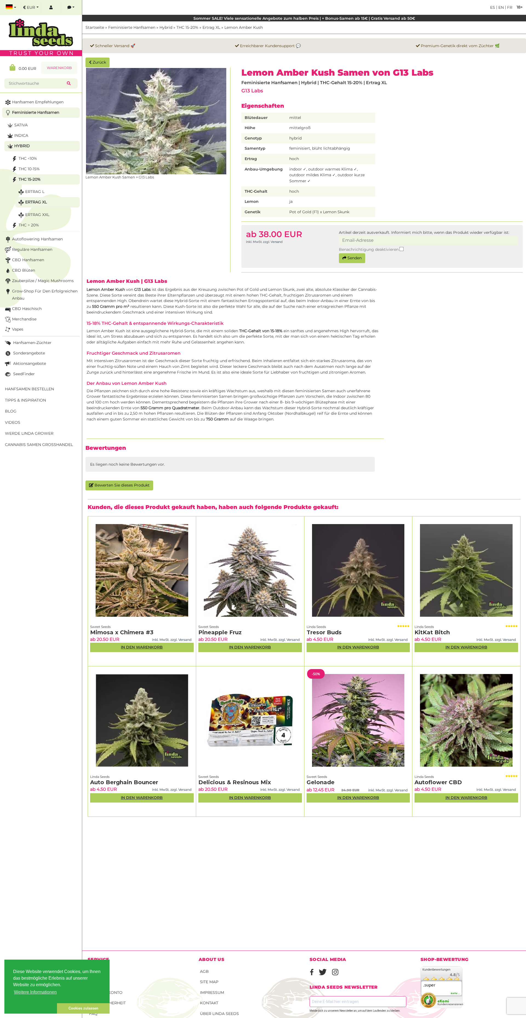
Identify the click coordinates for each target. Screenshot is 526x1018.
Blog (10, 411)
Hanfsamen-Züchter (32, 342)
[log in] (51, 7)
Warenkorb (59, 68)
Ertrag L (34, 191)
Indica (21, 135)
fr (509, 7)
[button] (30, 1008)
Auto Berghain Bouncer (124, 782)
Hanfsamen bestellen (29, 388)
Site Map (209, 981)
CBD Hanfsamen (28, 259)
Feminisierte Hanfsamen (131, 27)
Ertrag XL (211, 27)
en (500, 7)
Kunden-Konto (105, 992)
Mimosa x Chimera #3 (121, 632)
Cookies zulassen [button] (83, 1008)
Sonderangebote (28, 353)
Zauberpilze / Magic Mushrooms (43, 280)
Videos (12, 422)
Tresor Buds (324, 632)
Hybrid (165, 27)
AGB (204, 971)
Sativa (21, 125)
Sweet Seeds (100, 627)
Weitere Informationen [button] (35, 992)
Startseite (94, 27)
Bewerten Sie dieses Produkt (121, 485)
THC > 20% (29, 225)
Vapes (17, 329)
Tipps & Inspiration (25, 400)
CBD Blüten (23, 270)
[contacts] (71, 7)
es (492, 7)
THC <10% (28, 158)
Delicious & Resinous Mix (234, 782)
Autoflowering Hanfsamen (37, 239)
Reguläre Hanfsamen (32, 249)
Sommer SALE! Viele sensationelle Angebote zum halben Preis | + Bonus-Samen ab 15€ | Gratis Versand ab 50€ (304, 18)
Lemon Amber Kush (243, 27)
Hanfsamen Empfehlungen (38, 101)
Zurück (99, 62)
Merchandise (24, 319)
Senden (354, 257)
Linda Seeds (316, 627)
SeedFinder (23, 373)
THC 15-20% (187, 27)
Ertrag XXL (37, 214)
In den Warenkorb (142, 647)
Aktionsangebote (29, 363)
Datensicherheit (107, 1002)
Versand (98, 971)
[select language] (11, 7)
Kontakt (209, 1002)
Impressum (212, 992)
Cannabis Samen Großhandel (39, 444)
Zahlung (98, 981)
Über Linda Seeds (219, 1013)
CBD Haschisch (27, 308)
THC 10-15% (29, 168)
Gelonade (321, 782)
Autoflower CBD (438, 782)
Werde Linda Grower (29, 433)
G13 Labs (252, 90)
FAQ (93, 1013)
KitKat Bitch (432, 632)
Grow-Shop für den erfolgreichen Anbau (45, 295)
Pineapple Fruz (220, 632)
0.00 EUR (25, 68)
